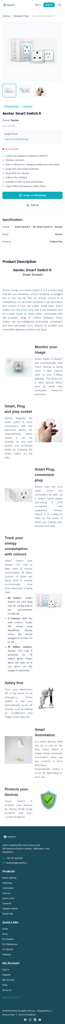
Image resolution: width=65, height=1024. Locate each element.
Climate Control (10, 908)
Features (6, 954)
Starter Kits (7, 913)
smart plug (27, 309)
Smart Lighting (9, 877)
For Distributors (9, 944)
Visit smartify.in (9, 997)
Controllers (7, 888)
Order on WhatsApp (34, 195)
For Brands (7, 949)
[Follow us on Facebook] (25, 1020)
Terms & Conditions (27, 1015)
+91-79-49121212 (14, 858)
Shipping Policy (43, 1011)
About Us (6, 990)
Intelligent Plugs (21, 16)
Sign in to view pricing (16, 139)
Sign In (38, 5)
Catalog (6, 16)
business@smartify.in (16, 862)
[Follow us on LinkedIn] (35, 1020)
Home (5, 928)
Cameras (6, 903)
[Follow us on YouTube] (40, 1020)
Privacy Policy (8, 1015)
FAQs (5, 985)
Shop (5, 934)
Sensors (6, 893)
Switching (27, 106)
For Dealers (8, 939)
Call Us (35, 205)
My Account (8, 980)
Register (49, 5)
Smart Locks (8, 898)
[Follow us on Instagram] (30, 1020)
